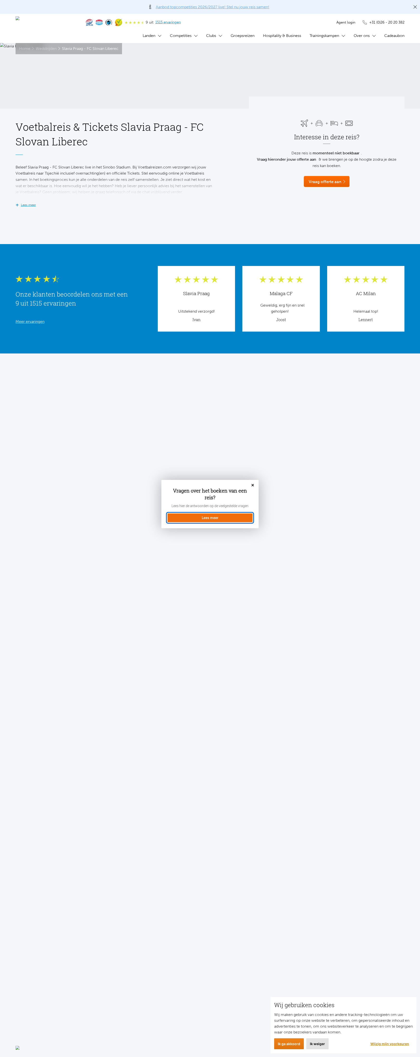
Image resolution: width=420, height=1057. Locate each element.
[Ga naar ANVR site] (99, 22)
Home (24, 48)
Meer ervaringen (30, 321)
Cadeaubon (394, 35)
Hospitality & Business (282, 35)
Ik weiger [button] (317, 1044)
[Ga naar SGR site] (89, 22)
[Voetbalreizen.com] (46, 28)
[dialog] (210, 504)
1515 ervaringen (168, 22)
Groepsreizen (242, 35)
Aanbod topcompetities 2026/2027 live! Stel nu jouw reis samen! (212, 7)
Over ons (362, 35)
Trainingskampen (324, 35)
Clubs (211, 35)
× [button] (252, 485)
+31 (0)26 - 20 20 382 (386, 22)
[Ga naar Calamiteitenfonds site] (109, 22)
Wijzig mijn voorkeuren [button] (389, 1044)
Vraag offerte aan (325, 181)
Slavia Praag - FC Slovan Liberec (90, 48)
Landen (149, 35)
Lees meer (210, 518)
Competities (181, 35)
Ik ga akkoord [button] (289, 1044)
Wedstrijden (46, 48)
